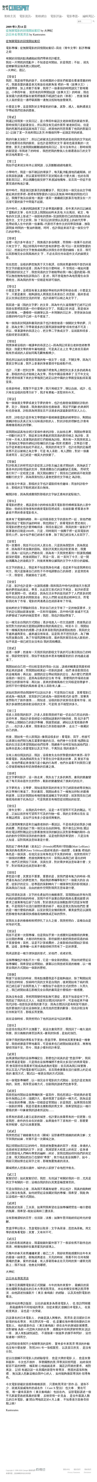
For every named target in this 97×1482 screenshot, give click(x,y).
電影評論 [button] (56, 16)
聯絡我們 (87, 1469)
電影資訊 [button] (25, 16)
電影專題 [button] (72, 16)
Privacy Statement (74, 1472)
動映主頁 (10, 16)
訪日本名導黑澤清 (17, 34)
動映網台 (41, 16)
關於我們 (77, 1469)
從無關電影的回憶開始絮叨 (23, 30)
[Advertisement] (48, 1431)
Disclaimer (87, 1472)
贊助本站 (66, 1469)
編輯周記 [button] (88, 16)
